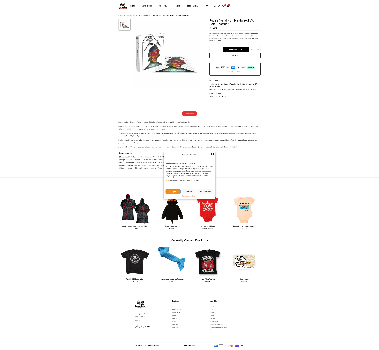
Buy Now (235, 55)
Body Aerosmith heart (208, 226)
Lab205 (193, 345)
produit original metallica (248, 90)
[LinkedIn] (222, 96)
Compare (258, 49)
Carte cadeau (244, 279)
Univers (217, 86)
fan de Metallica (222, 90)
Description (189, 114)
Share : (211, 96)
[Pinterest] (225, 96)
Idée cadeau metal (234, 90)
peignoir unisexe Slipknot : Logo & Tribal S (135, 226)
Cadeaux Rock (145, 15)
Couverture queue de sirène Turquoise (171, 279)
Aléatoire (221, 84)
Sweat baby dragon (171, 226)
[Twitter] (219, 96)
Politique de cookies (188, 196)
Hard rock (237, 84)
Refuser (189, 191)
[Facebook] (216, 96)
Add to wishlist (252, 49)
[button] (212, 154)
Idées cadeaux (131, 15)
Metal (254, 84)
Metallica (218, 93)
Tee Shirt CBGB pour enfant (135, 279)
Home (120, 15)
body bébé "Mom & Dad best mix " (244, 226)
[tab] (189, 113)
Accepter (173, 191)
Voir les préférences (205, 191)
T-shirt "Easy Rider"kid (208, 279)
